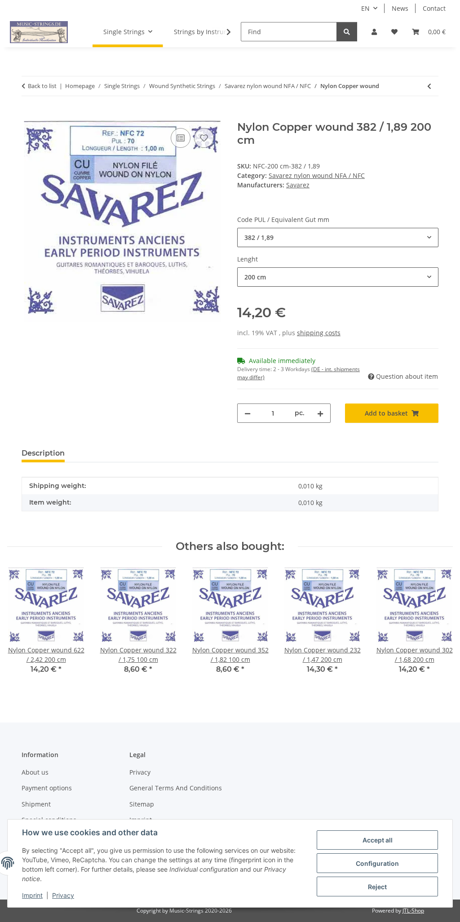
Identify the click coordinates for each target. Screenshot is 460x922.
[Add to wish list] (204, 138)
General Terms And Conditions (175, 788)
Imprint (32, 895)
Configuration (377, 863)
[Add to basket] (29, 116)
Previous (22, 627)
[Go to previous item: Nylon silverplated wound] (429, 86)
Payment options (47, 788)
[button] (374, 31)
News (400, 8)
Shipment (36, 804)
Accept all (378, 840)
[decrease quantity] (247, 413)
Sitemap (141, 804)
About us (35, 772)
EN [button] (365, 8)
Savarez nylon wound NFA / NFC (317, 175)
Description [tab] (43, 453)
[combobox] (337, 237)
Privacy (63, 895)
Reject (377, 887)
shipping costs (319, 332)
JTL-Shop (413, 910)
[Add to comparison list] (180, 138)
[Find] (346, 31)
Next (438, 627)
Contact (434, 8)
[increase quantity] (320, 413)
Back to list (42, 86)
